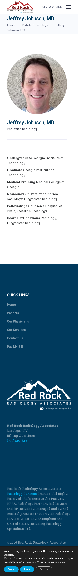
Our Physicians (18, 321)
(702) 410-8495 (18, 441)
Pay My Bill (15, 347)
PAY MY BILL (51, 7)
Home (11, 305)
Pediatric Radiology (22, 129)
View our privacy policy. (51, 562)
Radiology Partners (22, 494)
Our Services (16, 330)
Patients (13, 313)
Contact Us (15, 338)
